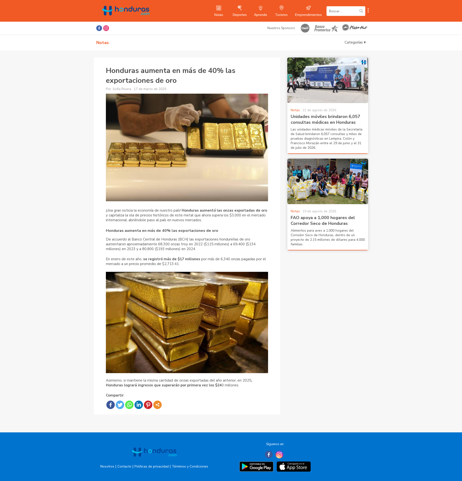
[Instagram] (279, 454)
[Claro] (305, 28)
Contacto (124, 466)
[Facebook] (110, 405)
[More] (157, 405)
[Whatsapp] (129, 405)
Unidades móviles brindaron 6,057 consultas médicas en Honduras (325, 119)
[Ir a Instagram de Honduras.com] (106, 28)
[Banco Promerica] (326, 28)
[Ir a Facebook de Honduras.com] (99, 28)
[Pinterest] (148, 405)
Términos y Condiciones (190, 466)
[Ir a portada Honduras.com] (154, 461)
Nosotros (107, 466)
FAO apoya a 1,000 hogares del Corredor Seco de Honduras (323, 220)
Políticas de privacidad (152, 466)
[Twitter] (120, 405)
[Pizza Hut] (355, 28)
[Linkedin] (139, 405)
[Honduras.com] (126, 20)
